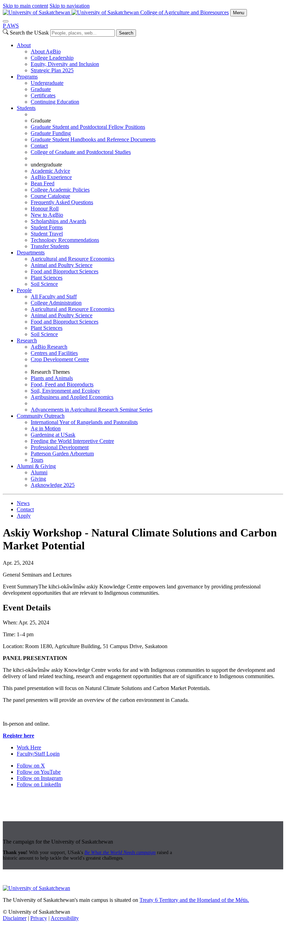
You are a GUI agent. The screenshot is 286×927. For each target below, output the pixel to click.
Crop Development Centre (60, 359)
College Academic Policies (60, 190)
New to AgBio (47, 215)
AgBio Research (49, 347)
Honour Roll (45, 209)
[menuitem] (150, 58)
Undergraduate (47, 83)
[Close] (5, 21)
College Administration (56, 303)
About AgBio (46, 51)
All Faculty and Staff (54, 296)
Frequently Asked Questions (62, 202)
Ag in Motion (46, 428)
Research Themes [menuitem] (50, 372)
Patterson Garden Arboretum (62, 454)
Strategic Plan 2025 (52, 70)
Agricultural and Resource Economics (72, 259)
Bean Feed (42, 183)
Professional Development (60, 447)
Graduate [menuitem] (41, 121)
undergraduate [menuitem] (46, 165)
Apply (24, 516)
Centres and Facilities (54, 353)
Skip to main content (25, 6)
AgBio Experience (51, 177)
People (24, 290)
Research (27, 340)
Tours (37, 460)
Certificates (43, 95)
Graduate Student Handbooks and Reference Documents (93, 139)
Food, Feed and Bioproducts (62, 384)
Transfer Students (50, 246)
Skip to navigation (70, 6)
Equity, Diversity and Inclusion (65, 64)
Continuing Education (55, 102)
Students (26, 108)
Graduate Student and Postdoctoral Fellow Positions (88, 127)
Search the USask (29, 33)
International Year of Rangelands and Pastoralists (84, 422)
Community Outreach (41, 416)
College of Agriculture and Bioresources (184, 12)
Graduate (41, 89)
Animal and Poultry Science (61, 265)
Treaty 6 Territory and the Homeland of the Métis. (194, 900)
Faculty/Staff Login (38, 754)
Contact (39, 146)
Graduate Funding (51, 133)
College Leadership (52, 58)
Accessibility (65, 918)
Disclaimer (15, 918)
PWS (11, 26)
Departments (31, 252)
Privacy (38, 918)
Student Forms (47, 227)
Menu (238, 12)
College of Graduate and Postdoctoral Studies (81, 152)
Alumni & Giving (36, 466)
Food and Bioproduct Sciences (64, 271)
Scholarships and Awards (58, 221)
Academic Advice (50, 171)
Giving (38, 479)
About (24, 45)
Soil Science (44, 284)
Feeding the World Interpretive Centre (72, 441)
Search (126, 33)
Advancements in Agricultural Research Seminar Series (91, 410)
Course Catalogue (50, 196)
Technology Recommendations (65, 240)
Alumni (39, 472)
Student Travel (47, 234)
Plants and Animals (52, 378)
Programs (27, 77)
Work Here (29, 747)
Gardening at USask (53, 435)
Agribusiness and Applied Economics (72, 397)
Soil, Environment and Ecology (65, 391)
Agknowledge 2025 (53, 485)
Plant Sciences (46, 278)
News (23, 503)
